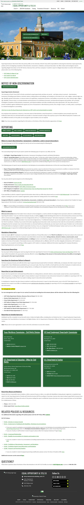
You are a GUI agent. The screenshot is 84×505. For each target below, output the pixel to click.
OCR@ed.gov (13, 382)
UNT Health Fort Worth (10, 75)
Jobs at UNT (56, 499)
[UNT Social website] (65, 477)
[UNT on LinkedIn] (62, 477)
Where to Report (7, 130)
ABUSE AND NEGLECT (39, 135)
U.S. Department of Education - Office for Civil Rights (20, 360)
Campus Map (48, 499)
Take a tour (56, 483)
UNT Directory (40, 499)
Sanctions (5, 135)
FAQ (58, 8)
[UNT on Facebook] (53, 477)
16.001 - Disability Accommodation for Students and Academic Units (21, 436)
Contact (63, 8)
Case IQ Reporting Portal (9, 147)
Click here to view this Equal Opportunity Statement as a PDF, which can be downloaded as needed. (26, 110)
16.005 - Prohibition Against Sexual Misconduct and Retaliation (20, 446)
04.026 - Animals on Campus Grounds (13, 422)
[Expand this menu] (49, 8)
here (60, 121)
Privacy (48, 501)
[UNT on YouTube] (58, 477)
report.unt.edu (18, 182)
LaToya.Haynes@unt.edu (29, 202)
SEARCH (81, 1)
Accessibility (64, 499)
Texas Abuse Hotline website (22, 406)
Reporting (44, 34)
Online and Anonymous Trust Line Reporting (61, 252)
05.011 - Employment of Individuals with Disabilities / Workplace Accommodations (25, 424)
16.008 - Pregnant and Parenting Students (14, 448)
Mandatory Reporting (30, 130)
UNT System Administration (11, 77)
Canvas (24, 499)
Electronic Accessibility (53, 501)
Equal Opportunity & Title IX (24, 6)
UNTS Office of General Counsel (27, 186)
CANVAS (62, 1)
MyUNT (18, 499)
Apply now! (56, 480)
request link (23, 346)
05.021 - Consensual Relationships (12, 434)
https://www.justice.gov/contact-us (62, 375)
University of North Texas (17, 1)
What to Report (18, 130)
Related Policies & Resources (30, 37)
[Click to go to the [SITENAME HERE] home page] (6, 5)
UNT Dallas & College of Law (11, 73)
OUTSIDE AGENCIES (27, 135)
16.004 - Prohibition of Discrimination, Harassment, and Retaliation (21, 444)
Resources (53, 8)
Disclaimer (34, 501)
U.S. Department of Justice (53, 359)
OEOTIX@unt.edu (26, 161)
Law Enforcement (15, 135)
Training (34, 8)
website (23, 191)
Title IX (15, 8)
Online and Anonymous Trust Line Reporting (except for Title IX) (36, 188)
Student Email (32, 499)
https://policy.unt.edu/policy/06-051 (24, 184)
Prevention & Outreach (42, 8)
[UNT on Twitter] (55, 477)
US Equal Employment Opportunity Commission (60, 332)
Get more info (57, 486)
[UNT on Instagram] (60, 477)
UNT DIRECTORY (75, 1)
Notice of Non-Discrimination (30, 34)
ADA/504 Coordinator (25, 8)
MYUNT (58, 1)
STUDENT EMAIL (68, 1)
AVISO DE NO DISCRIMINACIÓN (9, 86)
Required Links (60, 501)
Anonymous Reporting (44, 130)
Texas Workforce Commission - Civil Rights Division (22, 332)
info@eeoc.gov (53, 350)
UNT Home (65, 501)
